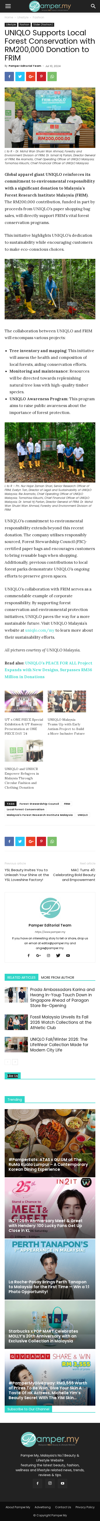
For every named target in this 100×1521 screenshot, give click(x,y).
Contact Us (63, 1507)
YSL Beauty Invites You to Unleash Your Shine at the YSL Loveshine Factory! (27, 874)
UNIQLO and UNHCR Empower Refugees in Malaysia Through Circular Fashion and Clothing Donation (22, 778)
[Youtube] (69, 956)
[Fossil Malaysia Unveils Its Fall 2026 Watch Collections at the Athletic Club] (16, 1022)
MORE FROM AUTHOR (57, 977)
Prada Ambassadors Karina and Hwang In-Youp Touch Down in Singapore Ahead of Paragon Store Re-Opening (62, 997)
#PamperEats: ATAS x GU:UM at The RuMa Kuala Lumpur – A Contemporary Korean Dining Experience (48, 1164)
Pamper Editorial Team (25, 66)
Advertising (43, 1507)
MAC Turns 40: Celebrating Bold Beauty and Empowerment (74, 874)
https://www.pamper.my (50, 932)
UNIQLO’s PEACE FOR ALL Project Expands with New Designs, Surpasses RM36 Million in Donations (48, 669)
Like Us (12, 1076)
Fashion (38, 17)
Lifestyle (22, 17)
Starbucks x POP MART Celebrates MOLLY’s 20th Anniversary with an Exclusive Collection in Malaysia (43, 1336)
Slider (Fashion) (43, 24)
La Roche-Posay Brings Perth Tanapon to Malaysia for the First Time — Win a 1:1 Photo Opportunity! (49, 1286)
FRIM (67, 804)
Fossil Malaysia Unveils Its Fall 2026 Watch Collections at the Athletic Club (61, 1022)
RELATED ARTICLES (21, 977)
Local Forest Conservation (25, 809)
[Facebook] (30, 956)
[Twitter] (60, 956)
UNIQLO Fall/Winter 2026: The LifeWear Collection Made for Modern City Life (59, 1045)
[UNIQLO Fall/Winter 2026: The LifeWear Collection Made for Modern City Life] (16, 1044)
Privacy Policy (85, 1507)
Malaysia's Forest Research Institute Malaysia (40, 815)
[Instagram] (50, 956)
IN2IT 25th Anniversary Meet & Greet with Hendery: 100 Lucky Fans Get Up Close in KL (46, 1225)
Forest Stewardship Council (39, 804)
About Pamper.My (18, 1507)
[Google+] (40, 956)
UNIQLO (83, 815)
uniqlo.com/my (39, 630)
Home (9, 17)
